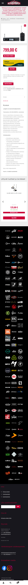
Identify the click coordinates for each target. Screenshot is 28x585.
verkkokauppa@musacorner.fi (8, 552)
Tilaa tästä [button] (14, 218)
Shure (9, 90)
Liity (18, 506)
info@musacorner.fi (6, 534)
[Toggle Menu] (3, 3)
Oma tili (3, 583)
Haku (10, 583)
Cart (16, 582)
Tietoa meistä (6, 491)
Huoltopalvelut (6, 496)
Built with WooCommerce (7, 579)
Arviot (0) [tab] (5, 100)
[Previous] (3, 201)
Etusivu (4, 18)
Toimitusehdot (6, 494)
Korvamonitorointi (20, 18)
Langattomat (12, 18)
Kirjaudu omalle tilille (6, 518)
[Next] (24, 201)
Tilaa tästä (12, 69)
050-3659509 (6, 532)
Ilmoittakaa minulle (8, 83)
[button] (25, 25)
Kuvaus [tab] (5, 97)
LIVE (8, 18)
